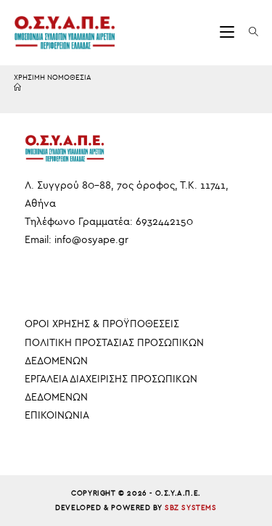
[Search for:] (248, 32)
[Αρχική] (17, 87)
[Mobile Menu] (229, 32)
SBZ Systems (191, 508)
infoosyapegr (91, 240)
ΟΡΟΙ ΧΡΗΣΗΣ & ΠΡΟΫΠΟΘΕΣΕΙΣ (102, 324)
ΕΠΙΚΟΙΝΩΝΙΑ (57, 415)
